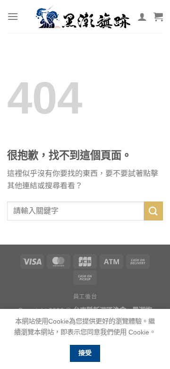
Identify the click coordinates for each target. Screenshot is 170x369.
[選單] (12, 16)
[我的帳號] (142, 16)
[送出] (153, 211)
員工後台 (85, 296)
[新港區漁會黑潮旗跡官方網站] (83, 16)
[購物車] (158, 16)
